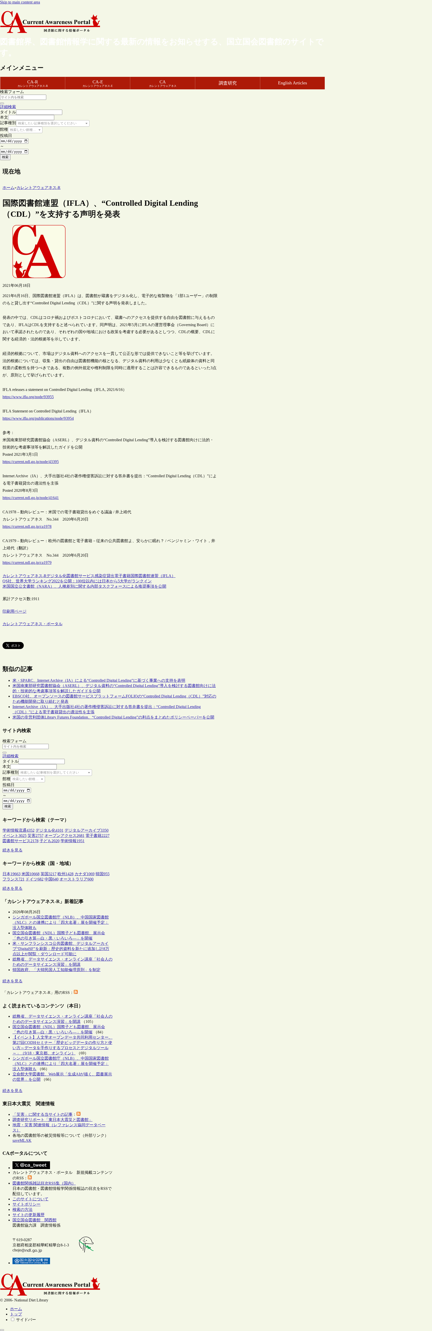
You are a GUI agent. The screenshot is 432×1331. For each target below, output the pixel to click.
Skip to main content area (20, 2)
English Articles (292, 82)
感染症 (100, 576)
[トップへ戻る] (2, 1330)
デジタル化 (56, 576)
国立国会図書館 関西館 (34, 1220)
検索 (5, 157)
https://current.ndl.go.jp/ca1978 (27, 526)
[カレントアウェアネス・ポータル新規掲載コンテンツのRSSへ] (30, 1178)
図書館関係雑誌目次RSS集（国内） (44, 1183)
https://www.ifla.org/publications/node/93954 (38, 418)
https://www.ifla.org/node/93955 (28, 397)
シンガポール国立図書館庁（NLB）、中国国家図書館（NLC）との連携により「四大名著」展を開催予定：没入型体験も (60, 922)
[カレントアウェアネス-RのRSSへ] (76, 992)
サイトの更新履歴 (28, 1215)
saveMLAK (22, 1140)
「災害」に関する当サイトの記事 (42, 1114)
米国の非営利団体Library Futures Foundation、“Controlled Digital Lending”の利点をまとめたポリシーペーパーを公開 (113, 717)
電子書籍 (122, 576)
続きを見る (12, 850)
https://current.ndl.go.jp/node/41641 (30, 498)
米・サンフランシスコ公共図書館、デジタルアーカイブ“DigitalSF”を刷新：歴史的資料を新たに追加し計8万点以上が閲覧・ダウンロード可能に (60, 948)
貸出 (110, 576)
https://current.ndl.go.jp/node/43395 (30, 462)
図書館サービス (80, 576)
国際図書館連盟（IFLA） (153, 576)
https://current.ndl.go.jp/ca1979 (27, 562)
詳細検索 (8, 107)
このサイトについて (30, 1199)
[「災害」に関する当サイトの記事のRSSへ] (78, 1114)
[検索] (2, 103)
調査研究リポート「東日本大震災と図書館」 (52, 1120)
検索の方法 (22, 1209)
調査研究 (228, 83)
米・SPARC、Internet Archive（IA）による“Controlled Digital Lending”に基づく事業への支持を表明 (98, 680)
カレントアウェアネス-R (24, 576)
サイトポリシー (26, 1204)
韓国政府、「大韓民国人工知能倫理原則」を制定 (56, 970)
